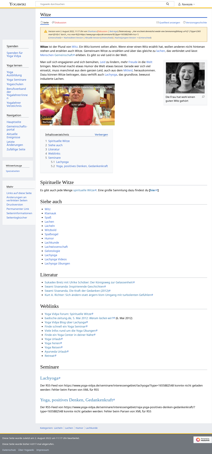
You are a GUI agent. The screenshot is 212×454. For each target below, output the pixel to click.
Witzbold (50, 230)
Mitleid (128, 70)
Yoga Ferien (52, 343)
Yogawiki (17, 4)
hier (153, 190)
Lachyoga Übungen (57, 263)
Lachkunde (52, 242)
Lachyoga (111, 74)
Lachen (49, 221)
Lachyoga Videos (56, 259)
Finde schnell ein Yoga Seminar (65, 326)
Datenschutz (9, 449)
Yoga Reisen (53, 347)
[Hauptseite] (18, 23)
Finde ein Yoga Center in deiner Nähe (69, 335)
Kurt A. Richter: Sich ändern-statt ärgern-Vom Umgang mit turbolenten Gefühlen (98, 295)
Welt (149, 62)
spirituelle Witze (84, 190)
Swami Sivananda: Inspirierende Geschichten (74, 286)
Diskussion (103, 31)
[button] (77, 104)
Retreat (49, 356)
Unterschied (54, 37)
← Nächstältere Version (72, 37)
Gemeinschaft (63, 55)
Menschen (47, 55)
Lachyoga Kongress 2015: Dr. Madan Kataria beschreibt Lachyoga (77, 87)
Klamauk (50, 213)
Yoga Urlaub (53, 339)
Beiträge (113, 31)
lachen (160, 51)
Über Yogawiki (26, 449)
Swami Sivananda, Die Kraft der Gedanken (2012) (76, 290)
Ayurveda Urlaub (56, 351)
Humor (49, 238)
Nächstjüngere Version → (126, 37)
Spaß (48, 217)
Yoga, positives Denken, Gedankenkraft (76, 399)
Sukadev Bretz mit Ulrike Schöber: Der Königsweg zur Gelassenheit (89, 282)
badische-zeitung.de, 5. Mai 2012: (79, 318)
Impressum (42, 449)
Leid (102, 62)
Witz (75, 46)
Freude (133, 62)
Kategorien (46, 427)
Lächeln (50, 226)
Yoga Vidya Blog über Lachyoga (65, 322)
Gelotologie (52, 251)
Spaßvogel (51, 234)
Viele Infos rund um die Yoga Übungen (70, 330)
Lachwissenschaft (56, 247)
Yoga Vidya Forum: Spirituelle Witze (68, 314)
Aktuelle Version (92, 37)
